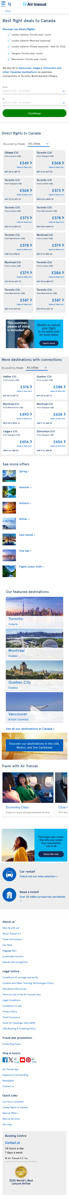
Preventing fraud (11, 1043)
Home (8, 11)
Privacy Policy (10, 1011)
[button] (34, 113)
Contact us (8, 1086)
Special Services (11, 1118)
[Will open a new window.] (5, 1060)
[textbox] (34, 90)
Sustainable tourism (13, 956)
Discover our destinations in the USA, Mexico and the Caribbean (34, 745)
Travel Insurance (11, 1017)
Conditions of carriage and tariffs (20, 977)
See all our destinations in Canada (29, 729)
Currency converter (13, 1101)
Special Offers (10, 1113)
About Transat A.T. (12, 933)
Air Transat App (10, 1069)
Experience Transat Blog (15, 1074)
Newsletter (8, 1080)
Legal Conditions (11, 1000)
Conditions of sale (12, 1005)
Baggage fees (9, 950)
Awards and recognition (15, 962)
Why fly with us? (11, 927)
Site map (7, 1124)
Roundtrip (10, 144)
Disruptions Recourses (14, 988)
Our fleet (7, 944)
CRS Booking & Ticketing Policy (19, 1028)
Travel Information (12, 939)
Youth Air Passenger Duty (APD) (19, 1022)
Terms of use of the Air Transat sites (22, 994)
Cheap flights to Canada (15, 1107)
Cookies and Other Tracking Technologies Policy (28, 983)
